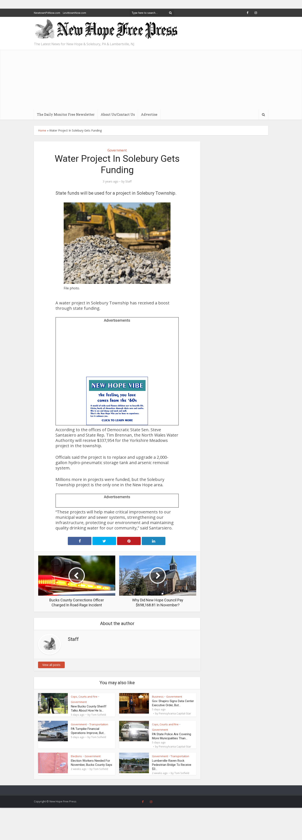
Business (158, 696)
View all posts (51, 665)
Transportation (98, 724)
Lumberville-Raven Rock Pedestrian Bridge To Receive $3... (171, 765)
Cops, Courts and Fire (84, 696)
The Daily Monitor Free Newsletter (66, 114)
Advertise (149, 114)
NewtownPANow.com (47, 13)
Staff (128, 181)
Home (42, 130)
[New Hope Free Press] (106, 29)
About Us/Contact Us (118, 114)
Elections (76, 756)
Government (117, 150)
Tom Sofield (98, 714)
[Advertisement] (151, 78)
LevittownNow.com (74, 13)
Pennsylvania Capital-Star (175, 713)
